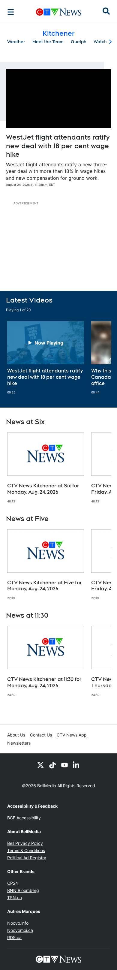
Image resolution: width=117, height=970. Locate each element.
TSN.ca (14, 897)
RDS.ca (14, 937)
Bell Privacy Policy (25, 843)
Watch (100, 41)
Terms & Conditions (26, 850)
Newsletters (19, 743)
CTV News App (72, 734)
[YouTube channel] (64, 764)
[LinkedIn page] (76, 764)
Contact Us (41, 734)
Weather (16, 41)
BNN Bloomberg (23, 890)
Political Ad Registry (26, 857)
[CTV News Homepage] (58, 12)
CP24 (12, 883)
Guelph (78, 41)
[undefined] (45, 357)
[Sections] (11, 12)
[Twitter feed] (40, 764)
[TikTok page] (52, 764)
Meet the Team (48, 41)
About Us (16, 734)
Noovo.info (17, 923)
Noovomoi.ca (20, 930)
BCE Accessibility (24, 817)
